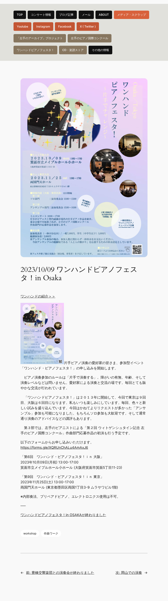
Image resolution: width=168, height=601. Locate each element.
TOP (20, 14)
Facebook (65, 26)
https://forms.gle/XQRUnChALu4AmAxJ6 (54, 447)
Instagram (43, 26)
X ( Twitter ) (88, 26)
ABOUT (104, 14)
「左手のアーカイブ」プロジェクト (40, 38)
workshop (29, 533)
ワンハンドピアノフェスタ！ (35, 50)
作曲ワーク (51, 533)
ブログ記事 (66, 14)
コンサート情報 (41, 14)
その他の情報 (100, 50)
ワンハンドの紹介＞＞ (37, 296)
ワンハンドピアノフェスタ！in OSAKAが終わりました (63, 515)
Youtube (22, 26)
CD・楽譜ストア (73, 50)
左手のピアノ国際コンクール (89, 38)
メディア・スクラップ (131, 14)
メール (86, 14)
